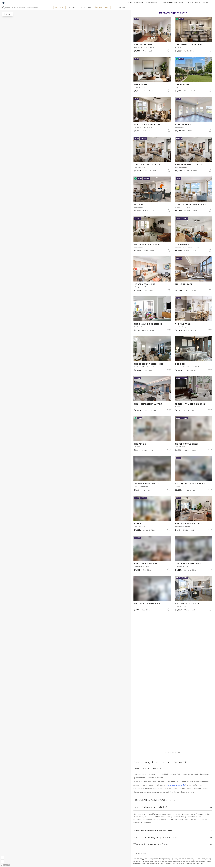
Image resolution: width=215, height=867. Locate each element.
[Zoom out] (2, 861)
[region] (65, 438)
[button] (152, 34)
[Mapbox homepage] (5, 865)
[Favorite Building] (169, 50)
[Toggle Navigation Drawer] (212, 2)
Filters (60, 7)
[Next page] (181, 748)
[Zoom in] (2, 858)
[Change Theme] (3, 2)
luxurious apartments (176, 785)
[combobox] (26, 7)
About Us (189, 3)
